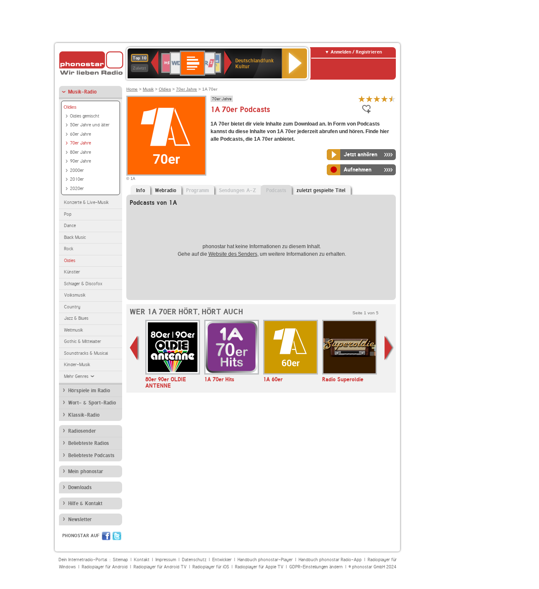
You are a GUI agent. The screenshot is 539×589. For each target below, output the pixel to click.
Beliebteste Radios (88, 443)
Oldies (70, 107)
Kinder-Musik (77, 364)
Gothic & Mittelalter (82, 341)
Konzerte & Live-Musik (86, 202)
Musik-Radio (82, 92)
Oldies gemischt (84, 116)
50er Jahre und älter (89, 125)
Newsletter (80, 519)
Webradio (165, 190)
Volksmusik (74, 295)
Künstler (72, 272)
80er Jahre (80, 152)
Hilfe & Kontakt (85, 503)
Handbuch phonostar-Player (265, 559)
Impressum (165, 559)
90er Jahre (80, 161)
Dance (70, 225)
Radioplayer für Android (105, 567)
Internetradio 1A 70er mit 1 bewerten (362, 99)
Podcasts (276, 190)
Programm (197, 190)
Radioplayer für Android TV (160, 567)
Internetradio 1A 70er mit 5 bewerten (392, 99)
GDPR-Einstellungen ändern (316, 567)
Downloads (80, 487)
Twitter (116, 536)
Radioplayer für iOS (210, 567)
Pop (68, 214)
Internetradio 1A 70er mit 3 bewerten (377, 99)
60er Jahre (80, 134)
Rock (68, 249)
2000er (77, 170)
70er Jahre (80, 143)
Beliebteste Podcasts (91, 455)
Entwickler (222, 559)
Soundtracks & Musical (86, 353)
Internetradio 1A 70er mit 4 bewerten (384, 99)
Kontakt (141, 559)
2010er (77, 179)
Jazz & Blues (76, 318)
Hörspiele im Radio (89, 391)
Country (72, 307)
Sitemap (120, 559)
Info (140, 190)
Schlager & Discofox (83, 283)
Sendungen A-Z (237, 190)
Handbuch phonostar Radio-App (330, 559)
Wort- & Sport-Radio (92, 403)
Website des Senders (232, 254)
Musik (148, 89)
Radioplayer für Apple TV (259, 567)
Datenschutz (194, 559)
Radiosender (82, 431)
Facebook (106, 536)
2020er (77, 188)
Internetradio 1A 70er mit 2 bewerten (369, 99)
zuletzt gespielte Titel (320, 190)
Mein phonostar (85, 471)
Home (132, 89)
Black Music (75, 237)
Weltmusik (73, 330)
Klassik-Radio (83, 415)
